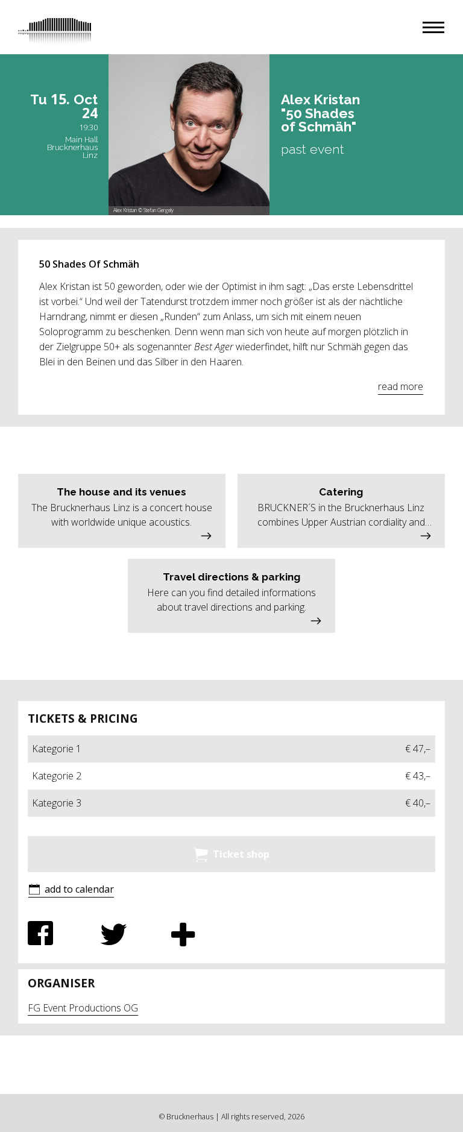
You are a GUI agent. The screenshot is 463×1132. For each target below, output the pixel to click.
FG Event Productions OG (83, 1007)
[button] (433, 27)
